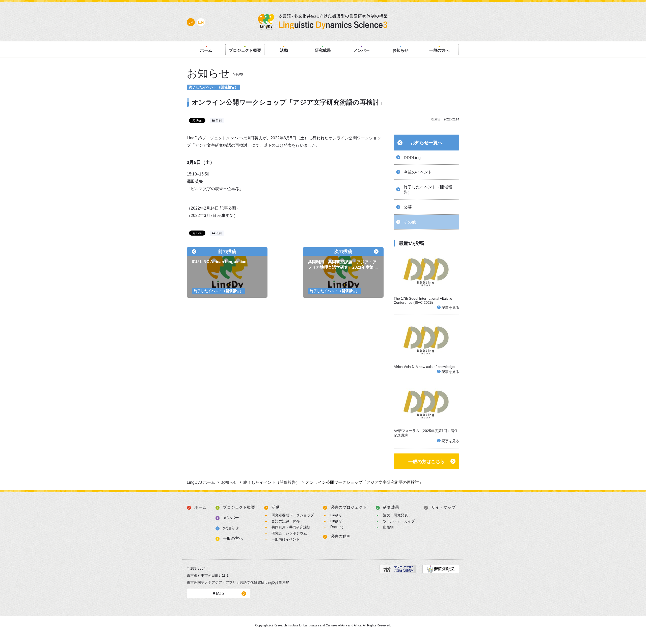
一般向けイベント (286, 539)
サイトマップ (443, 507)
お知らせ (231, 528)
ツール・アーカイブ (399, 521)
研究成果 (391, 507)
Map (219, 593)
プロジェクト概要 (239, 507)
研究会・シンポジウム (289, 533)
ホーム (200, 507)
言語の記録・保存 (286, 521)
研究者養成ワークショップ (293, 515)
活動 (276, 507)
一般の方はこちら (426, 461)
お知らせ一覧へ (426, 142)
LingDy (335, 515)
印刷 (218, 120)
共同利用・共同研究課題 (291, 527)
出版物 (388, 527)
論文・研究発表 (395, 515)
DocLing (336, 527)
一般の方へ (233, 538)
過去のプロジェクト (348, 507)
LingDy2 (336, 521)
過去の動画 (340, 536)
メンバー (231, 518)
